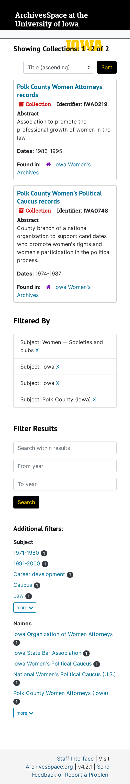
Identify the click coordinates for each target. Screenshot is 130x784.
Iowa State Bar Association (50, 652)
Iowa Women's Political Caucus (55, 663)
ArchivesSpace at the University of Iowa (51, 19)
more (22, 607)
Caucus (25, 584)
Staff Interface (75, 758)
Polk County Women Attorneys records (59, 90)
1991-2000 (29, 563)
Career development (42, 574)
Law (21, 595)
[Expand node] (123, 34)
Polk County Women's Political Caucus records (59, 197)
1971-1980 (29, 552)
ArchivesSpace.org (49, 766)
